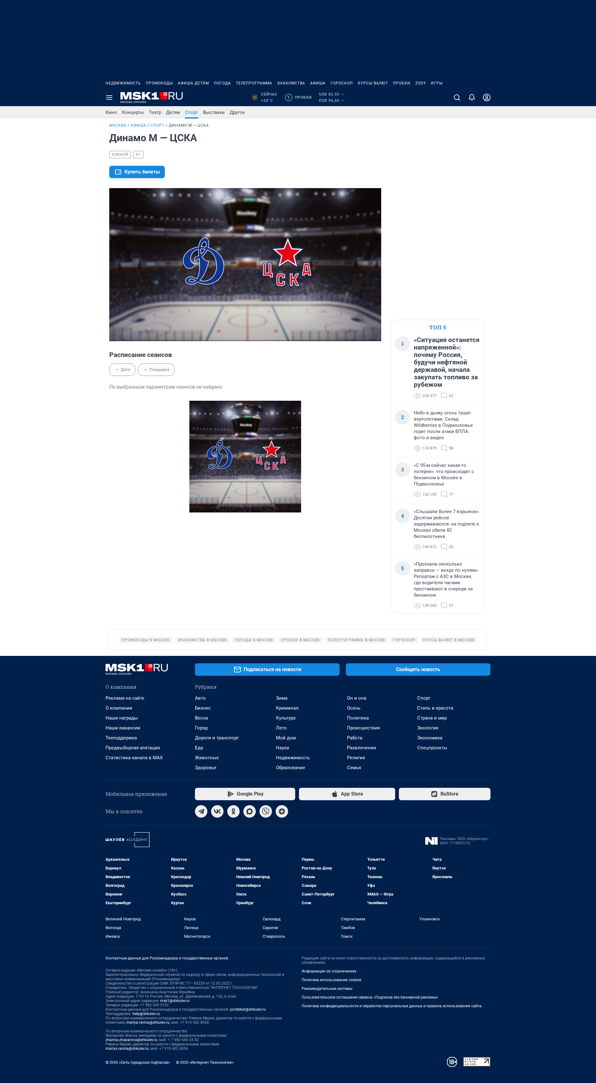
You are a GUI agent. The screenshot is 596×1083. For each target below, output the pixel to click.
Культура (286, 718)
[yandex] (282, 811)
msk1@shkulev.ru (175, 1001)
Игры (437, 83)
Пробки (401, 83)
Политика (358, 718)
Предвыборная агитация (133, 748)
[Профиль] (486, 97)
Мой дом (286, 738)
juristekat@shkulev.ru (248, 1009)
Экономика (429, 738)
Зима (281, 698)
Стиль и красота (435, 708)
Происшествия (363, 728)
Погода (222, 83)
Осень (353, 708)
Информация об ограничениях (329, 971)
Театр (155, 112)
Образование (290, 767)
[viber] (266, 811)
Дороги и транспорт (217, 738)
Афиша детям (193, 83)
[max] (249, 811)
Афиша (318, 83)
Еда (199, 748)
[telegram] (201, 811)
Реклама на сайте (125, 698)
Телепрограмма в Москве (356, 640)
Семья (354, 767)
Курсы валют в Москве (449, 640)
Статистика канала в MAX (134, 757)
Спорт (191, 112)
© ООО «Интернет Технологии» (205, 1062)
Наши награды (122, 718)
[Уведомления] (471, 97)
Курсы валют (373, 83)
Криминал (287, 708)
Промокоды (159, 83)
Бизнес (203, 708)
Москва (117, 125)
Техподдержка (121, 738)
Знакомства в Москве (202, 640)
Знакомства (291, 83)
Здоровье (205, 767)
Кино (111, 112)
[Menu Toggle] (109, 97)
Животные (207, 757)
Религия (356, 757)
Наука (282, 748)
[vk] (217, 811)
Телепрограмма (254, 83)
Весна (201, 718)
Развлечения (361, 748)
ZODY (420, 83)
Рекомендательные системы (327, 988)
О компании (119, 708)
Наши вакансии (123, 728)
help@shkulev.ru (146, 1014)
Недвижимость (123, 83)
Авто (200, 698)
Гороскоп (342, 83)
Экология (427, 728)
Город (201, 728)
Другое (237, 112)
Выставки (214, 112)
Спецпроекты (432, 748)
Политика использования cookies (331, 980)
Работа (354, 738)
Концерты (133, 112)
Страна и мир (432, 718)
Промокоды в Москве (145, 640)
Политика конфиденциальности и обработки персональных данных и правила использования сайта (391, 1006)
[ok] (233, 811)
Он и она (356, 698)
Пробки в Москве (300, 640)
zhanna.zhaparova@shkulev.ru (131, 1040)
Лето (281, 728)
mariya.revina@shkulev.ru (147, 1022)
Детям (173, 112)
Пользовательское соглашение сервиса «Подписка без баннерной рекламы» (370, 997)
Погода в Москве (254, 640)
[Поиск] (456, 97)
